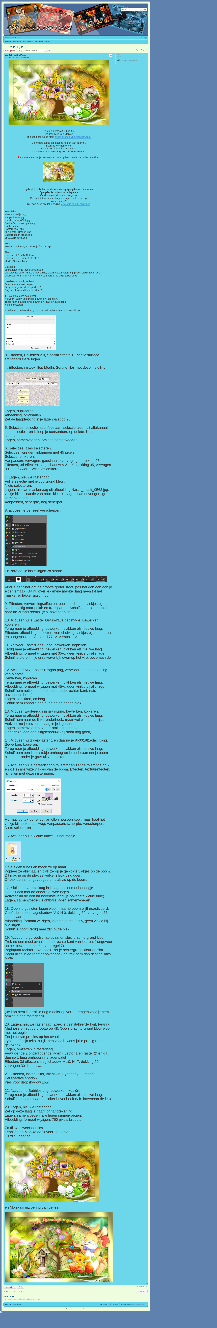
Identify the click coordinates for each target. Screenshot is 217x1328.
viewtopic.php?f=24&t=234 (75, 204)
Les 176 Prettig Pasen (16, 47)
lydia (118, 54)
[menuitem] (17, 37)
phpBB (69, 1308)
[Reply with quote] (110, 55)
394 (122, 59)
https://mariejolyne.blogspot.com (73, 136)
